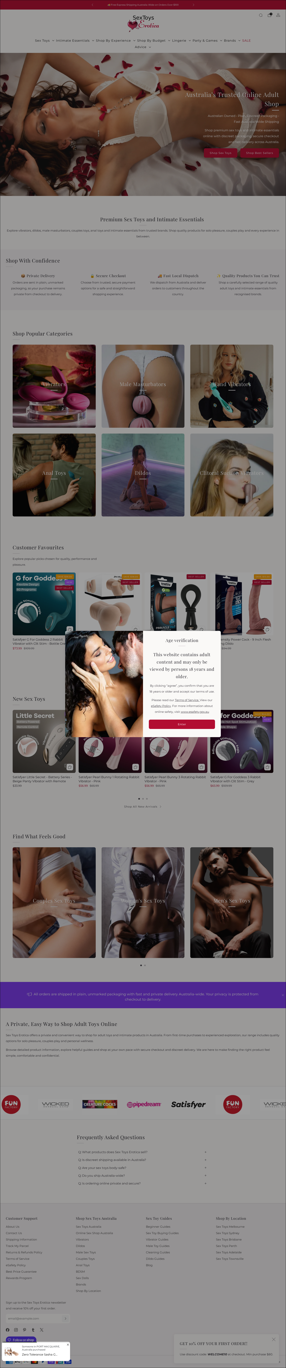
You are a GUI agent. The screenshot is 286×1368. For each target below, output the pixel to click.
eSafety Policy (161, 706)
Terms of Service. (187, 700)
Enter (182, 724)
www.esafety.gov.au (195, 712)
